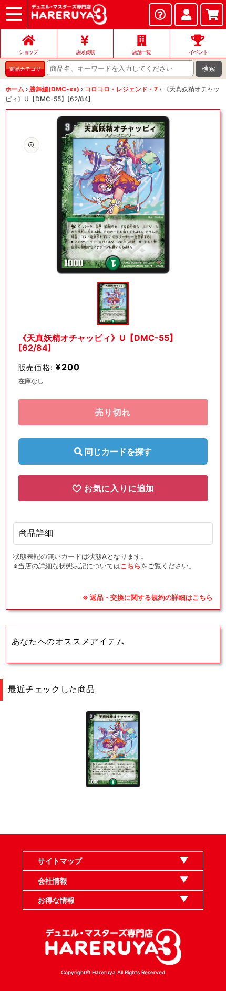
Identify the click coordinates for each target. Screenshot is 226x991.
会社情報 (52, 880)
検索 (208, 68)
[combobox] (120, 68)
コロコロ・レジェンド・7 (121, 89)
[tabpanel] (113, 195)
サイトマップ (60, 860)
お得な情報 (56, 900)
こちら (130, 566)
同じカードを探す (117, 451)
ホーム (14, 89)
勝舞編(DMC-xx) (54, 89)
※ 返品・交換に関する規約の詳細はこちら (148, 597)
